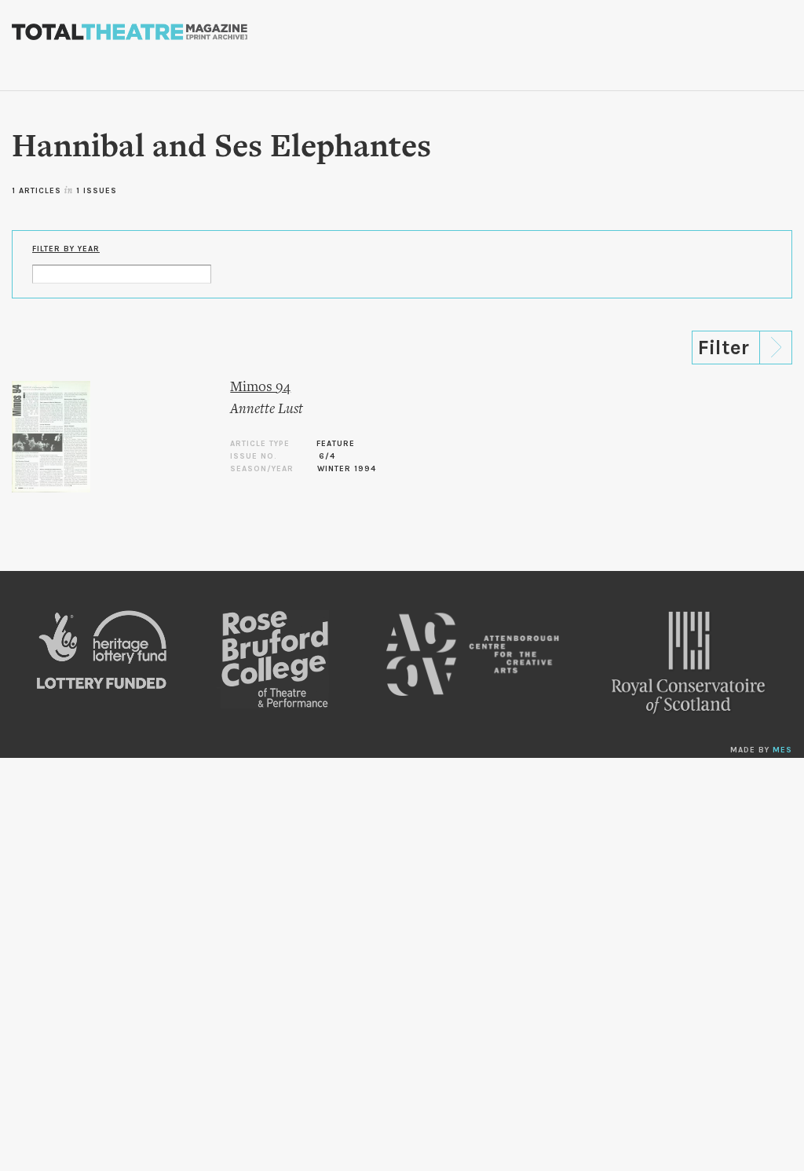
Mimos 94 (260, 387)
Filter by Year (66, 249)
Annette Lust (266, 409)
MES (782, 750)
